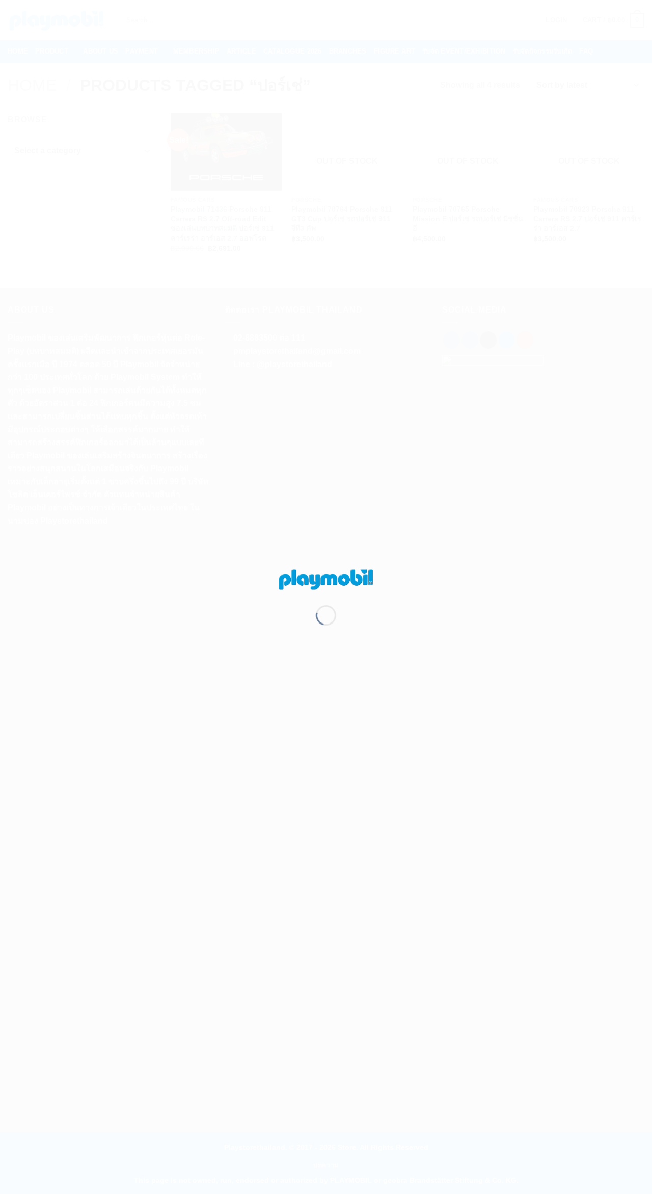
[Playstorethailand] (326, 578)
